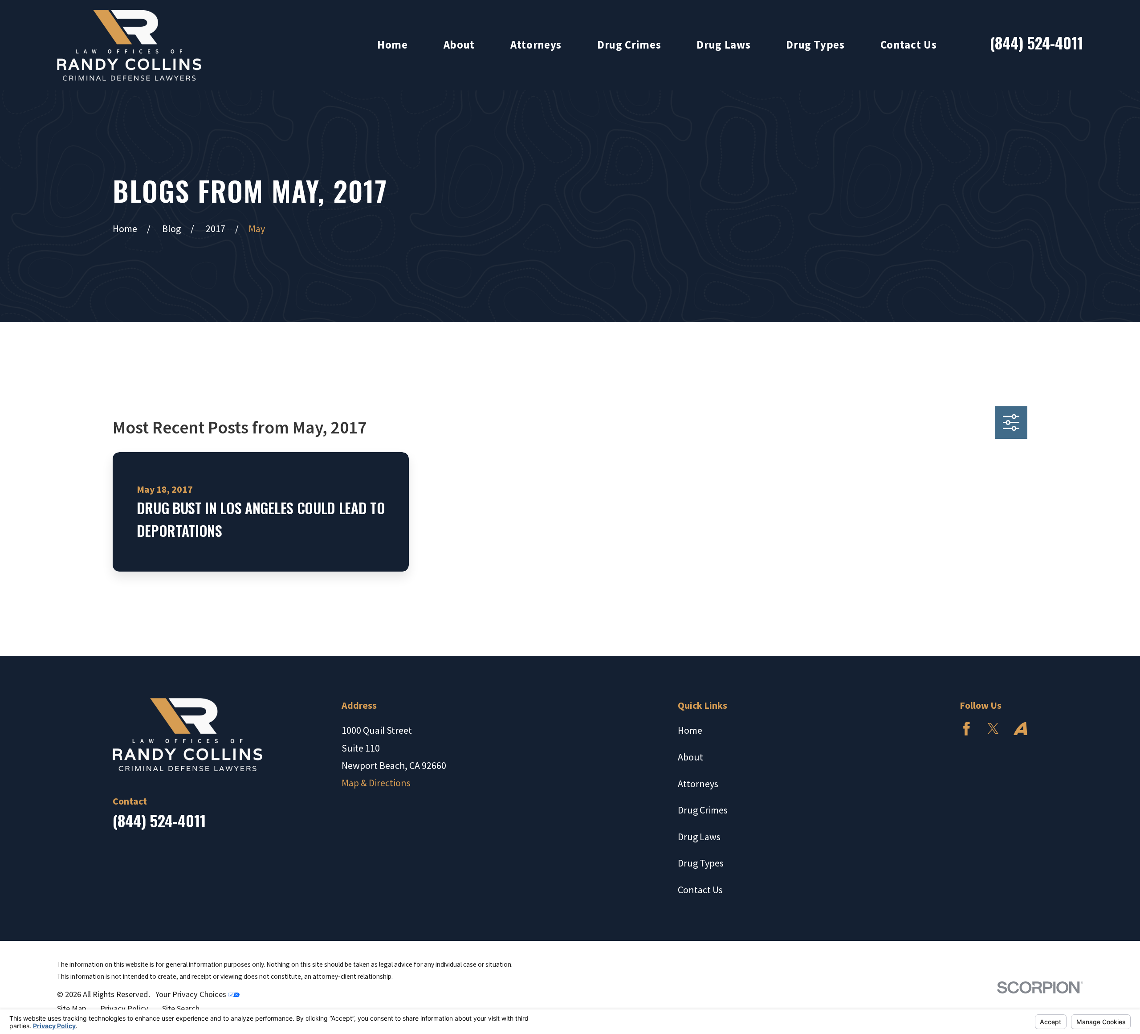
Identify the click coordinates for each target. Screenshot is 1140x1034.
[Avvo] (1020, 729)
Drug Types (701, 863)
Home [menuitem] (392, 45)
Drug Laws (699, 836)
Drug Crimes (703, 810)
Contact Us (700, 889)
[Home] (129, 45)
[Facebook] (966, 729)
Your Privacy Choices (191, 994)
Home (690, 730)
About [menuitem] (459, 45)
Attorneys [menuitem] (536, 45)
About (690, 757)
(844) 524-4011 (1036, 42)
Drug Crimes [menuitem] (629, 45)
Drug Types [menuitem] (815, 45)
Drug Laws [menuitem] (723, 45)
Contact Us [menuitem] (908, 45)
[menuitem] (71, 1008)
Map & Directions (376, 783)
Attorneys (698, 783)
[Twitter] (993, 729)
